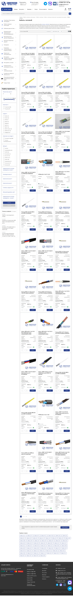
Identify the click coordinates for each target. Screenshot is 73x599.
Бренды (16, 9)
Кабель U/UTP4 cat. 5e (31, 575)
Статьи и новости (43, 9)
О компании (44, 568)
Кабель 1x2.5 (36, 553)
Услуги (36, 9)
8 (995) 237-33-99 (64, 2)
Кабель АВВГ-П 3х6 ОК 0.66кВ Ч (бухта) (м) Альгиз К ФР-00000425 (28, 373)
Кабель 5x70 (36, 555)
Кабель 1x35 (64, 548)
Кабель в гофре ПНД (31, 573)
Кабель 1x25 (48, 550)
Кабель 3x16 (49, 553)
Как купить (21, 9)
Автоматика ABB (30, 569)
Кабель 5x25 (58, 540)
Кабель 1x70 (29, 550)
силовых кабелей (45, 24)
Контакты (50, 9)
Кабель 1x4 (36, 550)
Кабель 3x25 (29, 555)
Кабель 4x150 (36, 548)
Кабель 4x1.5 (36, 535)
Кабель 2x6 (54, 538)
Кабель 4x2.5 (43, 535)
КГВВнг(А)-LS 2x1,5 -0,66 (43, 414)
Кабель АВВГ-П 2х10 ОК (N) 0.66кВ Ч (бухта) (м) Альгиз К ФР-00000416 (61, 413)
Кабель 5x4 (22, 538)
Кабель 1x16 (57, 548)
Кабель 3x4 (48, 538)
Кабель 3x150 (30, 540)
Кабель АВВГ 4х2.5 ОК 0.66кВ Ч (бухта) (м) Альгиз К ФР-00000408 (45, 252)
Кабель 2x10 (61, 538)
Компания (29, 9)
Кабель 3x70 (37, 540)
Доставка (44, 570)
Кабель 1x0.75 (56, 553)
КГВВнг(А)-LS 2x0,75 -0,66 (44, 174)
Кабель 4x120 (43, 548)
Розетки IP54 (29, 580)
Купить (33, 150)
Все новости (14, 211)
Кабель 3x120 (44, 540)
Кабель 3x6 (41, 538)
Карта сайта (3, 575)
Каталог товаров (7, 9)
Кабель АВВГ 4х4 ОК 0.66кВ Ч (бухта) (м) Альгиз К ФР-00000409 (45, 453)
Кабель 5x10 (43, 543)
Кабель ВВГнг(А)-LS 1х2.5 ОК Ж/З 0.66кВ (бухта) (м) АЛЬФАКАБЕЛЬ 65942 (28, 333)
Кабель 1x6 (42, 550)
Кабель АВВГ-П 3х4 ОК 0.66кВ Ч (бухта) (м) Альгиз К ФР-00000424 (28, 252)
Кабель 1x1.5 (63, 553)
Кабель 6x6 (22, 555)
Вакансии (44, 574)
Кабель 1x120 (62, 550)
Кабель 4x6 (29, 538)
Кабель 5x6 (65, 535)
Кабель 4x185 (64, 545)
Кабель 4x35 (22, 543)
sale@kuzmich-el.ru (63, 4)
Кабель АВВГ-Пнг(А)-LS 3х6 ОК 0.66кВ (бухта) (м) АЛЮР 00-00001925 (45, 373)
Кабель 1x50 (22, 550)
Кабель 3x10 (43, 545)
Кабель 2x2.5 (56, 543)
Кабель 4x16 (36, 543)
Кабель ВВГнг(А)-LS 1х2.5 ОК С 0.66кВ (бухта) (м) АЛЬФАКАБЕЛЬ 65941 (45, 333)
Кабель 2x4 (50, 545)
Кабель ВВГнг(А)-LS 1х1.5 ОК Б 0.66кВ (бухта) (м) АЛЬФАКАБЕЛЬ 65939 (62, 173)
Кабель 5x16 (51, 540)
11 (26, 516)
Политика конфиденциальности (7, 574)
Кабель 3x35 (58, 535)
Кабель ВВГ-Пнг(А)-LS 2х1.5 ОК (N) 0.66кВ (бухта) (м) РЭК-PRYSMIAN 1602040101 (62, 453)
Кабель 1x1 (43, 553)
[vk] (65, 585)
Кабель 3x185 (22, 540)
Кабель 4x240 (56, 545)
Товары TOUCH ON (31, 582)
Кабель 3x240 (51, 535)
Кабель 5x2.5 (22, 545)
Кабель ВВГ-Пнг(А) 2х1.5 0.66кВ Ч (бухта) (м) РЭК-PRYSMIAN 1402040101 (28, 494)
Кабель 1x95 (55, 550)
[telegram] (46, 3)
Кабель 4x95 (22, 548)
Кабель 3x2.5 (22, 535)
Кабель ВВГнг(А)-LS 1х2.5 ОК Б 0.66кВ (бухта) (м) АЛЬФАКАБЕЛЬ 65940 (62, 292)
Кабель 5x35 (64, 540)
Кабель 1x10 (29, 553)
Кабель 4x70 (29, 548)
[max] (50, 3)
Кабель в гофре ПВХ (31, 571)
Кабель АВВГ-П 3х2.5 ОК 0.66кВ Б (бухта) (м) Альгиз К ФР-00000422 (62, 133)
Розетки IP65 (29, 577)
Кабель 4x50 (50, 548)
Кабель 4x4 (35, 538)
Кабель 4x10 (36, 545)
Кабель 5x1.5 (29, 545)
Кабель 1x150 (22, 553)
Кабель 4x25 (29, 543)
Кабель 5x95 (42, 555)
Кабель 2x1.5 (64, 543)
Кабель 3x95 (67, 538)
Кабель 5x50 (49, 543)
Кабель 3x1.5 (29, 535)
